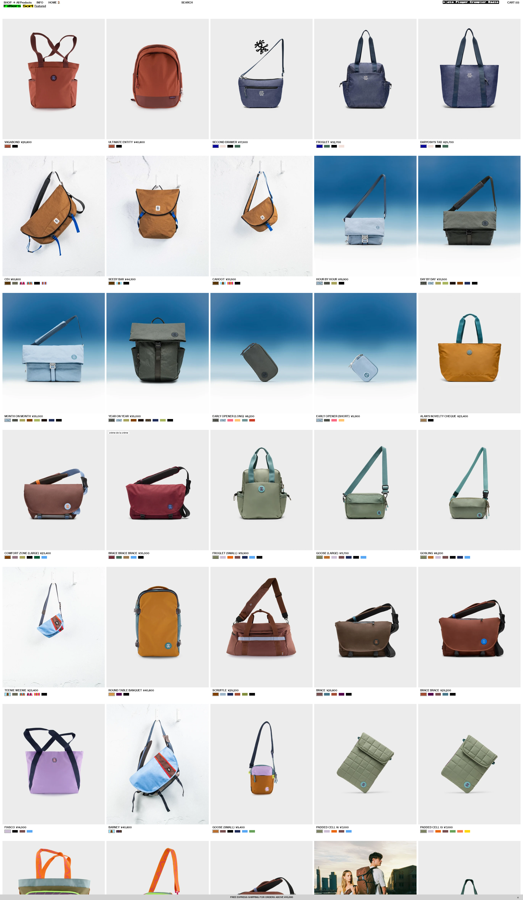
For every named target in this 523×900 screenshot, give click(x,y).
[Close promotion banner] (518, 897)
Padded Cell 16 (332, 827)
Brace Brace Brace (128, 553)
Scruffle (225, 690)
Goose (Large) (332, 553)
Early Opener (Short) (338, 416)
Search (187, 2)
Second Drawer (230, 142)
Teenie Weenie (21, 690)
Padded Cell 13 (436, 827)
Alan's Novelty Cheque (444, 416)
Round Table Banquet (131, 690)
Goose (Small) (228, 827)
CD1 (12, 279)
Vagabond (18, 142)
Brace (326, 690)
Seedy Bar (122, 279)
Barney (120, 827)
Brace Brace (435, 690)
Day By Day (433, 279)
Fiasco (15, 827)
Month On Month (23, 416)
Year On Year (124, 416)
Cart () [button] (513, 2)
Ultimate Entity (126, 142)
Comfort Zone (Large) (27, 553)
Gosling (431, 553)
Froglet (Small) (230, 553)
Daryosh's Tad (437, 142)
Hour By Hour (332, 279)
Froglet (328, 142)
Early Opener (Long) (233, 416)
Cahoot (224, 279)
